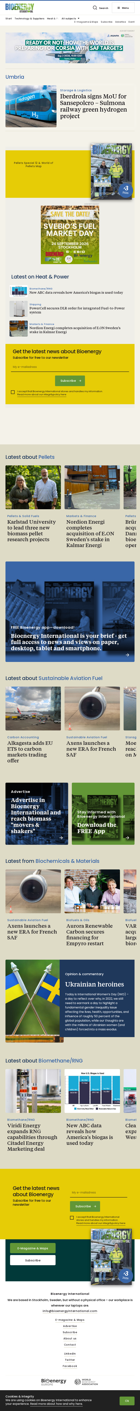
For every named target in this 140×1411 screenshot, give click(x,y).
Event (132, 22)
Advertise (120, 22)
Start (8, 18)
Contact (70, 1345)
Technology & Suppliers (29, 18)
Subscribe (106, 22)
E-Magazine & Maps (33, 1248)
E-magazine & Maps (86, 22)
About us (70, 1338)
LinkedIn (70, 1353)
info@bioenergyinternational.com (70, 1311)
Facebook (70, 1366)
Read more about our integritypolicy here (41, 394)
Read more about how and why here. (56, 1404)
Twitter (70, 1360)
